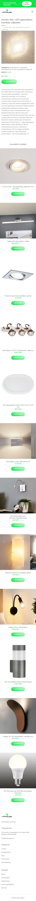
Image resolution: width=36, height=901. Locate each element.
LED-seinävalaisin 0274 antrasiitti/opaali (18, 682)
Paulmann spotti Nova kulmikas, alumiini (18, 296)
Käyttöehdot (5, 881)
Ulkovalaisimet (6, 862)
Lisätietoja (9, 81)
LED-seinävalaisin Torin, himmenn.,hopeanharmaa (18, 517)
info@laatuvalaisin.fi (7, 838)
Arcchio (14, 69)
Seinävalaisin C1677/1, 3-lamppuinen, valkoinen (18, 350)
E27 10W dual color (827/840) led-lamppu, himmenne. (18, 792)
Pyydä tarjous (26, 3)
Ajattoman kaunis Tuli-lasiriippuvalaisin (18, 573)
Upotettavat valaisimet (25, 69)
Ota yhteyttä (5, 877)
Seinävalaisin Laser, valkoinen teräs (18, 461)
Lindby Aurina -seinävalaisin (18, 627)
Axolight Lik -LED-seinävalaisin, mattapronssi (18, 736)
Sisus (3, 855)
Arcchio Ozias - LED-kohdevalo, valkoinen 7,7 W (18, 187)
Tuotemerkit (23, 67)
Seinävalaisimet (6, 69)
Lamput (3, 849)
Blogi (3, 874)
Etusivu (3, 25)
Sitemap (4, 888)
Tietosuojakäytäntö (7, 884)
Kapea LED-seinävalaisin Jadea (18, 241)
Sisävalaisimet (14, 67)
